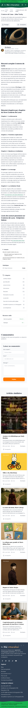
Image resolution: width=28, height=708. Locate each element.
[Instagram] (9, 661)
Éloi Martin (8, 47)
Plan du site (4, 675)
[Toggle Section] (3, 255)
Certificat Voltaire (5, 678)
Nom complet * (6, 349)
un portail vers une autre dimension (14, 194)
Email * (5, 356)
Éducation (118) (5, 690)
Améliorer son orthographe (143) (9, 688)
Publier (14, 379)
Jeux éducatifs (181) (6, 686)
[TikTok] (12, 661)
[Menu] (25, 5)
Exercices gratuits (5, 669)
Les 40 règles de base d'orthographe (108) (12, 692)
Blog (2, 667)
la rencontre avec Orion (18, 240)
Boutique (3, 671)
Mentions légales (13, 704)
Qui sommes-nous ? (6, 673)
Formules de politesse (6, 680)
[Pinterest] (5, 661)
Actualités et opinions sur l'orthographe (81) (12, 696)
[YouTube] (16, 661)
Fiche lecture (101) (5, 694)
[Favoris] (22, 5)
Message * (5, 362)
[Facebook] (2, 661)
